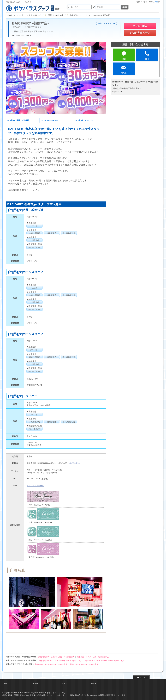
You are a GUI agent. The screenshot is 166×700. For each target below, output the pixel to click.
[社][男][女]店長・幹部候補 (18, 120)
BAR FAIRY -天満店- (42, 505)
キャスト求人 (140, 26)
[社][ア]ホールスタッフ (50, 120)
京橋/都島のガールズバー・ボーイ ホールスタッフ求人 (60, 661)
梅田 (5, 683)
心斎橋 (93, 683)
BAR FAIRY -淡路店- (43, 522)
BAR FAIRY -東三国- (45, 557)
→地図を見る (74, 463)
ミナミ (64, 683)
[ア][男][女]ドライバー (84, 120)
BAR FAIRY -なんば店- (43, 540)
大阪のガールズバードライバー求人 (84, 664)
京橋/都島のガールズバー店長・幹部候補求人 (56, 657)
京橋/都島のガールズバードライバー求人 (51, 664)
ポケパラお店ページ (35, 485)
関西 (57, 9)
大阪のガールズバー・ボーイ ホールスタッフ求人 (104, 661)
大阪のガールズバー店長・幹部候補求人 (93, 657)
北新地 (35, 683)
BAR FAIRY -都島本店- (30, 23)
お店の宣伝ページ (140, 32)
